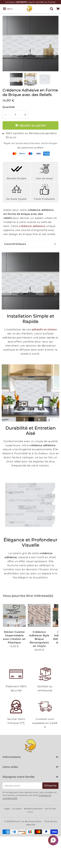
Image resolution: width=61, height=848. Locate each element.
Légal (7, 808)
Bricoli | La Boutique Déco (27, 821)
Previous (7, 43)
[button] (53, 840)
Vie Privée (50, 808)
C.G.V (30, 812)
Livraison (17, 808)
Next (54, 43)
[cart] (58, 9)
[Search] (52, 9)
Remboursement (33, 808)
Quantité (9, 107)
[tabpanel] (16, 79)
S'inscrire (50, 785)
